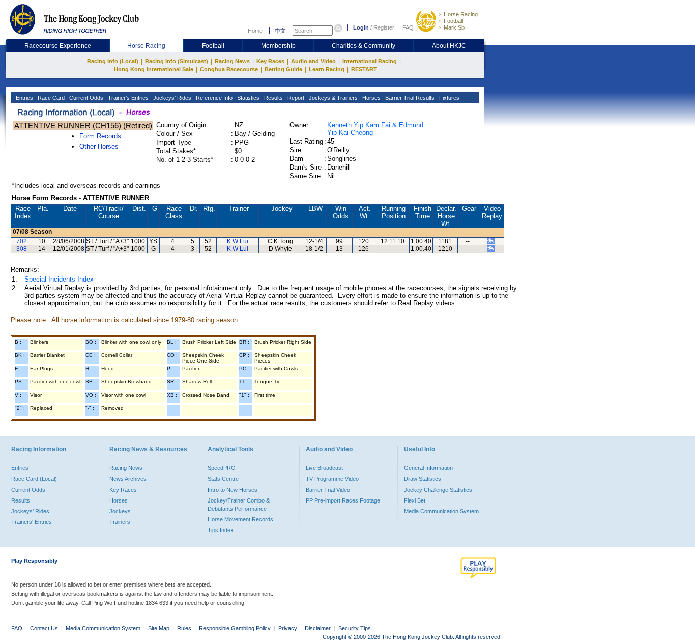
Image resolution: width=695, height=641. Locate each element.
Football (453, 21)
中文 (280, 30)
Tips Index (221, 530)
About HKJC (449, 45)
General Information (428, 468)
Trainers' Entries (31, 522)
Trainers (119, 522)
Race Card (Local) (34, 479)
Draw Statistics (422, 479)
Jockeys (120, 511)
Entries (23, 98)
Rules (185, 628)
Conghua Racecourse (229, 69)
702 (21, 241)
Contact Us (44, 628)
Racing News (232, 61)
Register (383, 27)
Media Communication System (441, 511)
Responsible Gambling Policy (235, 628)
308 (21, 249)
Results (273, 98)
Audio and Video (313, 61)
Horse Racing (461, 14)
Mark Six (455, 27)
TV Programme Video (332, 479)
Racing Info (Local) (112, 61)
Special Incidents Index (59, 279)
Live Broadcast (324, 468)
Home (255, 30)
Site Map (158, 628)
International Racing (369, 61)
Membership (278, 45)
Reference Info (213, 98)
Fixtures (448, 98)
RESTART (364, 69)
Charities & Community (363, 45)
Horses (371, 98)
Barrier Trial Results (409, 98)
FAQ (408, 27)
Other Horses (99, 146)
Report (295, 98)
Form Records (100, 136)
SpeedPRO (222, 468)
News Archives (128, 479)
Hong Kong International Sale (153, 69)
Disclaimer (318, 628)
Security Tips (354, 628)
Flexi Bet (414, 500)
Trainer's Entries (127, 98)
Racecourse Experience (57, 45)
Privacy (287, 628)
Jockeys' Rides (171, 98)
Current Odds (85, 98)
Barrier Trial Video (328, 490)
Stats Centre (223, 479)
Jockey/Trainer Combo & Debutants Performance (239, 504)
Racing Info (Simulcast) (176, 61)
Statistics (247, 98)
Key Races (270, 61)
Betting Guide (283, 69)
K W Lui (237, 241)
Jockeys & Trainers (332, 98)
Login (361, 27)
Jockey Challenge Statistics (438, 490)
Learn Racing (326, 69)
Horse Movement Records (240, 519)
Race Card (50, 98)
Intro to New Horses (232, 490)
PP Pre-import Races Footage (343, 500)
